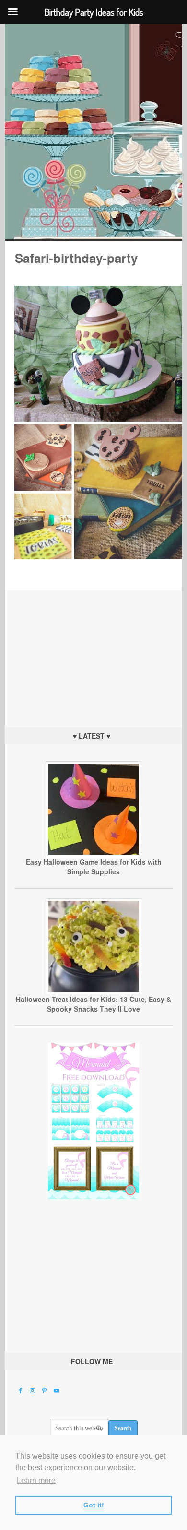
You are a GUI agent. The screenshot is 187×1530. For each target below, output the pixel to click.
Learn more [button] (36, 1480)
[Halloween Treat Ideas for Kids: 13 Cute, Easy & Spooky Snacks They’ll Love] (93, 992)
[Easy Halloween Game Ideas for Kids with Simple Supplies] (93, 854)
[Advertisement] (93, 650)
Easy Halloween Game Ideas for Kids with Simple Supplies (94, 866)
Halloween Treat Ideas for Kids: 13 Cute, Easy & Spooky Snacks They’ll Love (93, 1003)
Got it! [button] (93, 1505)
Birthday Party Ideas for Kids (94, 131)
